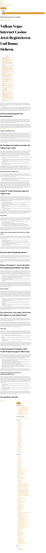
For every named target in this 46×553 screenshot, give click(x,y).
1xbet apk (19, 465)
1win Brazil (19, 460)
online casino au (20, 513)
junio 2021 (19, 448)
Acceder (19, 547)
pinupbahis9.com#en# (21, 533)
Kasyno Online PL (20, 499)
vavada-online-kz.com (21, 539)
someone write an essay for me (22, 537)
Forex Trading (19, 497)
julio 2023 (19, 432)
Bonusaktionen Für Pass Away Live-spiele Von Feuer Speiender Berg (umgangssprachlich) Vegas (7, 95)
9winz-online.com (20, 469)
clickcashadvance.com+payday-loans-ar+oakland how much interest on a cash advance (23, 487)
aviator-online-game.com (21, 473)
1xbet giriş (19, 467)
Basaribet (19, 475)
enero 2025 (19, 422)
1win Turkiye (19, 462)
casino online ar (20, 481)
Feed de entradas (20, 548)
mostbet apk (19, 503)
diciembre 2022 (20, 438)
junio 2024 (19, 428)
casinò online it (20, 482)
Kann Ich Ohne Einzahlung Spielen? (6, 67)
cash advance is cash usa (21, 477)
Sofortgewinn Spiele (5, 89)
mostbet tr (19, 509)
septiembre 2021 (20, 447)
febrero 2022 (19, 445)
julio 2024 (19, 427)
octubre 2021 (19, 446)
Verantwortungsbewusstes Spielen (7, 87)
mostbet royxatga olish (21, 507)
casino (19, 479)
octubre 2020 (19, 452)
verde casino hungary (21, 540)
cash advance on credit (21, 478)
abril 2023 (19, 435)
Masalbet (19, 502)
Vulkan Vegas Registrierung (6, 59)
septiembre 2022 (20, 441)
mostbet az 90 (20, 504)
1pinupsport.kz (20, 456)
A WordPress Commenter (21, 418)
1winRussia (19, 464)
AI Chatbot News (20, 471)
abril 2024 (19, 430)
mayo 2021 (19, 449)
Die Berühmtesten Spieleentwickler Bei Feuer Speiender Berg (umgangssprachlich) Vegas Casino (7, 61)
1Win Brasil (19, 459)
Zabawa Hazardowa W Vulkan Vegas (7, 62)
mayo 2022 (19, 444)
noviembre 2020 (20, 451)
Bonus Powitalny (4, 70)
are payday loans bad (21, 472)
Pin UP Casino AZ (20, 530)
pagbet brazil (19, 514)
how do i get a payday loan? (21, 498)
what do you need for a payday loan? (23, 543)
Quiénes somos (4, 10)
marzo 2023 (19, 436)
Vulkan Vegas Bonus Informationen (7, 92)
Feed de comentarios (21, 549)
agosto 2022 (19, 442)
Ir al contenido (2, 0)
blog (18, 476)
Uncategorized (20, 538)
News (18, 511)
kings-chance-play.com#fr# (22, 500)
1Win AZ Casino (20, 458)
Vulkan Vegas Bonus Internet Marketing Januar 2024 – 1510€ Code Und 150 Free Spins (7, 98)
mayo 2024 (19, 429)
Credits (13, 551)
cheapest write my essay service (22, 483)
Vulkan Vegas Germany (21, 542)
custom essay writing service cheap (22, 490)
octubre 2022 (19, 440)
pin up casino (19, 529)
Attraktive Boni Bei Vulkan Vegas (6, 75)
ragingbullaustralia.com (21, 534)
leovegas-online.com (21, 501)
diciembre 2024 (20, 423)
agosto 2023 (19, 431)
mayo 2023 (19, 434)
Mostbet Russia (20, 508)
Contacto (3, 11)
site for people (20, 535)
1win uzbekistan (20, 463)
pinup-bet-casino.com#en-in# (22, 532)
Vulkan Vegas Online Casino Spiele (6, 93)
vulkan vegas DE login (20, 541)
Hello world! (27, 418)
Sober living (19, 536)
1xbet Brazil (19, 466)
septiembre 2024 (20, 425)
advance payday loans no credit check (23, 470)
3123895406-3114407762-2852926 (6, 4)
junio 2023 (19, 433)
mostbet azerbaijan (20, 505)
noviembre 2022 (20, 439)
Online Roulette (4, 90)
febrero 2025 (19, 421)
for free (19, 496)
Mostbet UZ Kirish (20, 510)
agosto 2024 (19, 426)
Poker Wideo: (4, 65)
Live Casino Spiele (4, 88)
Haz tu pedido (3, 14)
